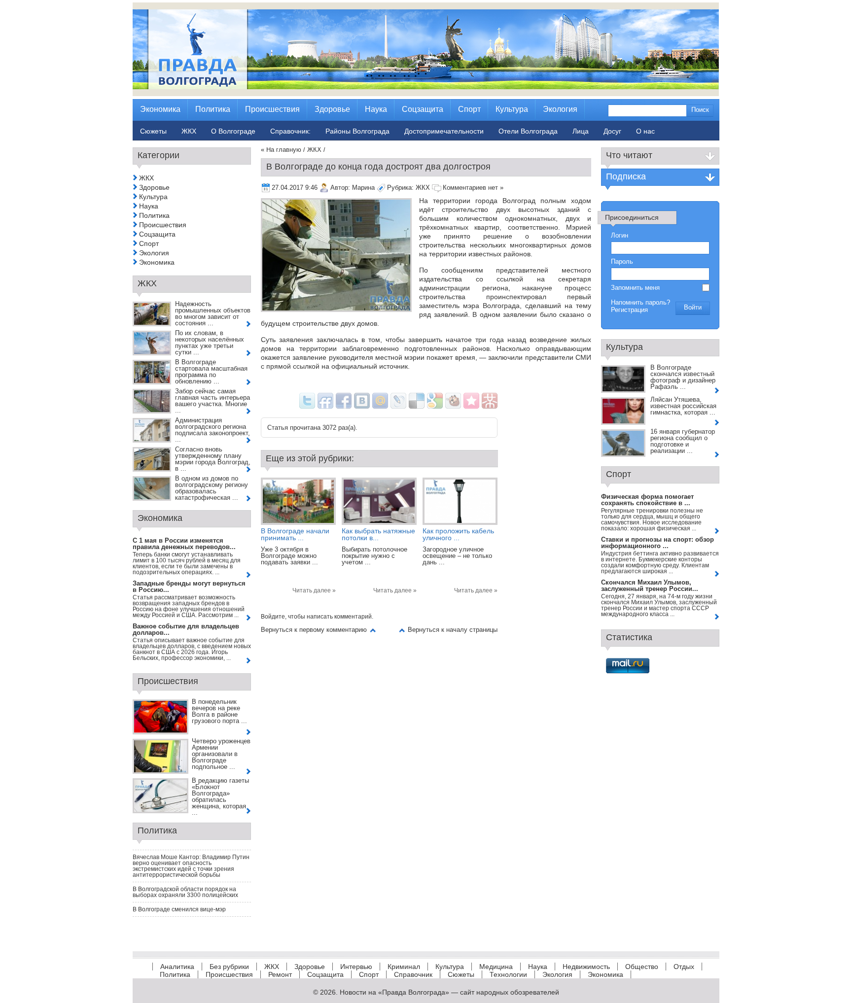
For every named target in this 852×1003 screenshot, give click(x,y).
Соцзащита (157, 234)
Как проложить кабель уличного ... (458, 534)
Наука (148, 206)
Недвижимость (586, 966)
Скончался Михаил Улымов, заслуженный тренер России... (649, 585)
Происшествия (162, 225)
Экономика (157, 262)
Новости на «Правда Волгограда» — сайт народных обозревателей (449, 992)
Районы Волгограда (357, 131)
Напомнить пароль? (640, 302)
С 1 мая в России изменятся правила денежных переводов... (184, 544)
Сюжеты (461, 974)
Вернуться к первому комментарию (314, 629)
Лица (580, 131)
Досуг (612, 131)
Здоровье (154, 187)
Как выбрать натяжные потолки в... (378, 534)
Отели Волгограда (528, 131)
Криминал (404, 966)
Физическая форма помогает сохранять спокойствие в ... (647, 500)
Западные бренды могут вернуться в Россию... (189, 586)
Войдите (273, 616)
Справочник (413, 974)
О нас (645, 131)
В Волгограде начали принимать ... (295, 534)
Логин (619, 235)
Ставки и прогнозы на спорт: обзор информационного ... (657, 543)
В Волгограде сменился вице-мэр (179, 909)
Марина (363, 187)
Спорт (149, 243)
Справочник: (290, 131)
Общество (641, 966)
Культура (153, 197)
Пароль (622, 261)
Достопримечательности (444, 131)
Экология (154, 253)
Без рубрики (229, 966)
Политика (154, 215)
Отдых (684, 966)
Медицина (496, 966)
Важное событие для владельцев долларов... (186, 629)
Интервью (356, 966)
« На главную (281, 149)
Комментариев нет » (473, 187)
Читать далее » (314, 590)
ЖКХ (314, 149)
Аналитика (177, 966)
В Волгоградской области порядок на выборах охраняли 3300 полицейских (185, 892)
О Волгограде (233, 131)
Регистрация (629, 309)
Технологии (508, 974)
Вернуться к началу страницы (452, 629)
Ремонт (280, 974)
